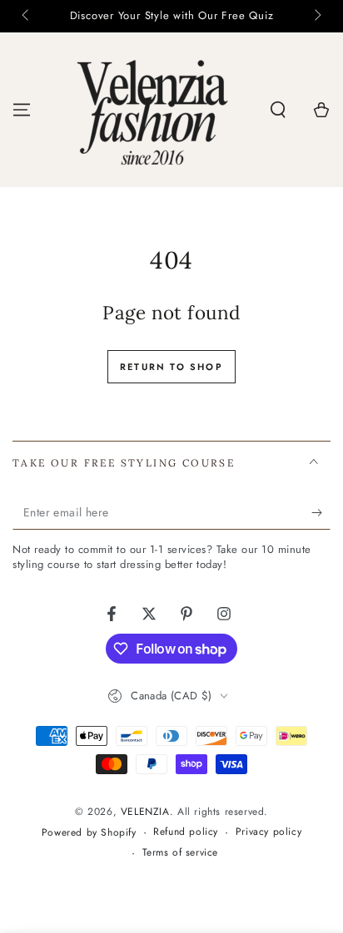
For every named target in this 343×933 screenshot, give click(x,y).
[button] (278, 110)
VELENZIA (145, 811)
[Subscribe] (321, 513)
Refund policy (185, 832)
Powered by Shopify (89, 833)
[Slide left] (26, 17)
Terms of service (180, 853)
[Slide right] (316, 17)
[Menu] (21, 110)
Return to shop (171, 366)
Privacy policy (268, 832)
